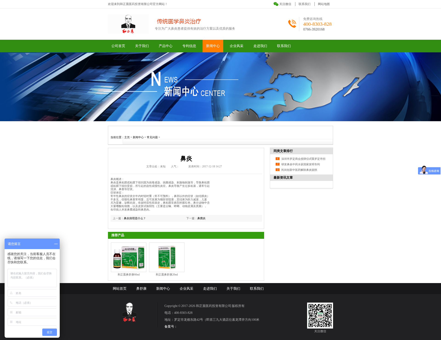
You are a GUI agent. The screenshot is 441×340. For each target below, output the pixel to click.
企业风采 (236, 46)
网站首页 (120, 288)
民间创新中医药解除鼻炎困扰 (299, 169)
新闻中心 (213, 46)
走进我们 (260, 46)
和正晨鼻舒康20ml (167, 274)
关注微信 (285, 4)
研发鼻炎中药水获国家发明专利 (300, 164)
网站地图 (324, 4)
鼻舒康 (141, 288)
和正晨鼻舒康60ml (129, 274)
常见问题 (152, 137)
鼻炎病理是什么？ (135, 218)
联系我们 (305, 4)
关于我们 (142, 46)
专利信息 (189, 46)
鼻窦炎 (201, 218)
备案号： (170, 326)
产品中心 (165, 46)
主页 (127, 137)
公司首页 (118, 46)
